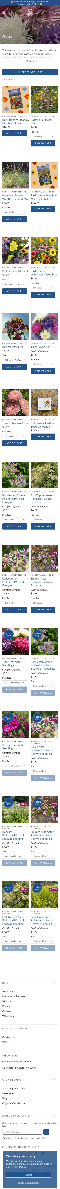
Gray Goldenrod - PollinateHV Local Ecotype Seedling (41, 920)
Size (4, 279)
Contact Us (9, 1037)
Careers (6, 1011)
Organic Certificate (13, 1103)
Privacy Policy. (18, 1166)
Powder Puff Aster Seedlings (13, 746)
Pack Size (35, 131)
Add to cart (14, 133)
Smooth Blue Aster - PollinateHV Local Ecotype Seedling (43, 835)
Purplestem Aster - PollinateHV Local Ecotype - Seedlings (43, 665)
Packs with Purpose (13, 996)
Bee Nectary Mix (12, 347)
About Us (7, 991)
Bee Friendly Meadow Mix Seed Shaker (15, 121)
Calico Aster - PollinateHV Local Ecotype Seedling (41, 750)
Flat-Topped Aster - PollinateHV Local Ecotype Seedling (14, 920)
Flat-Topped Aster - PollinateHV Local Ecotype (42, 498)
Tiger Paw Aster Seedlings (12, 663)
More (29, 61)
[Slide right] (55, 3)
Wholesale (8, 1016)
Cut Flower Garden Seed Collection (42, 424)
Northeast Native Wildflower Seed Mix (15, 197)
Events (6, 1006)
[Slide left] (5, 3)
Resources (8, 1093)
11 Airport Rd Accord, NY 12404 (19, 1067)
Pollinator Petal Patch (15, 271)
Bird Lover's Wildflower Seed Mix (44, 272)
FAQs (5, 1042)
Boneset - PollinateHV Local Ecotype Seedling (13, 835)
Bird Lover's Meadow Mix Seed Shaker (44, 197)
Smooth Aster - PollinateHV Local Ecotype (41, 582)
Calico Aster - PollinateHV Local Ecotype (13, 582)
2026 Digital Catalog (14, 1088)
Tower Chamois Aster (15, 423)
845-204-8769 (9, 1055)
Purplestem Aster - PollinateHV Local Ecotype (13, 498)
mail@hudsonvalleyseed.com (17, 1061)
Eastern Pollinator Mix (41, 121)
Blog (4, 1098)
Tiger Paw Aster (40, 347)
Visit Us (7, 1001)
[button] (12, 12)
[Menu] (4, 12)
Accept (28, 1174)
